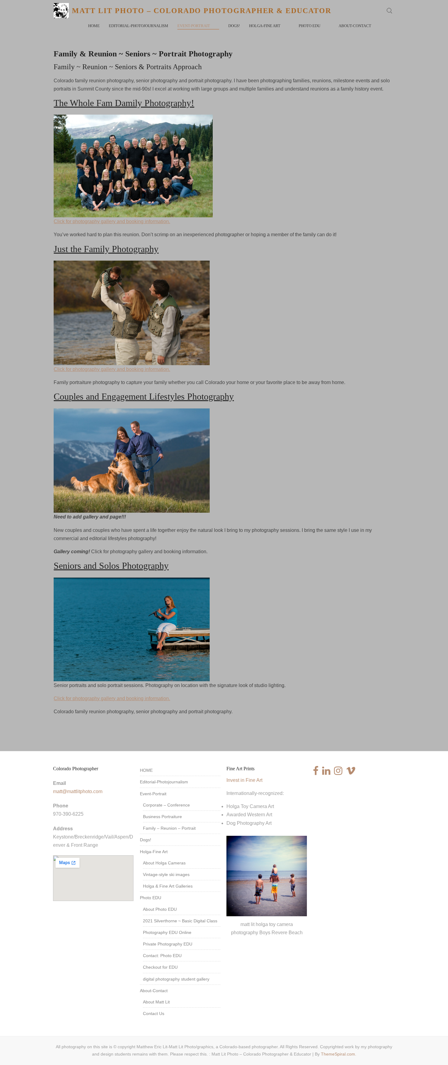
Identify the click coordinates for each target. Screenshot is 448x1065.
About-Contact (355, 25)
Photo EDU (309, 25)
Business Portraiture (162, 816)
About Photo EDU (160, 909)
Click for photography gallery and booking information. (112, 221)
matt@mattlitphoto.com (77, 791)
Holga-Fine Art (264, 25)
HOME (94, 25)
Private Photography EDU (167, 944)
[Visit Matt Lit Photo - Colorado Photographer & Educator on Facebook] (315, 772)
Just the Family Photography (106, 249)
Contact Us (153, 1013)
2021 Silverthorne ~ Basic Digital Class (180, 920)
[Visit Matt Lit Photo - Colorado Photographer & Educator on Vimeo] (351, 772)
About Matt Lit (156, 1001)
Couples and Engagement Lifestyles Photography (144, 396)
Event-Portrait (193, 25)
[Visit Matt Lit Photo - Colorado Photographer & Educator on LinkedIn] (326, 772)
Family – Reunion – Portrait (169, 828)
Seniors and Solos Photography (111, 566)
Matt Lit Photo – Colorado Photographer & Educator (201, 11)
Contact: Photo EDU (162, 955)
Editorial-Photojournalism (138, 25)
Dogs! (234, 25)
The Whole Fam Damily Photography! (124, 103)
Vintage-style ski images (166, 874)
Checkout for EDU (160, 967)
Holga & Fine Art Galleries (168, 886)
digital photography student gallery (176, 979)
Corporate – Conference (166, 805)
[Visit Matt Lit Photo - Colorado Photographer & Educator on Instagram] (338, 772)
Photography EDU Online (167, 932)
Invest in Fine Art (244, 780)
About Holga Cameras (164, 862)
